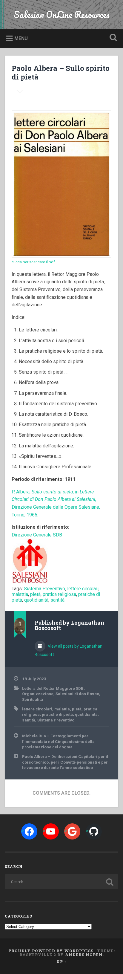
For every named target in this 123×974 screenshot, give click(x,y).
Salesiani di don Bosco (77, 693)
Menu (21, 38)
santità (57, 600)
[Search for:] (61, 881)
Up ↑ (61, 961)
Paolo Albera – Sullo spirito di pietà (61, 72)
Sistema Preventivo (44, 588)
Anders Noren (84, 954)
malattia (20, 594)
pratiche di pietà (57, 714)
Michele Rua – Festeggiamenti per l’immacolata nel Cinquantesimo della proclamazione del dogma (58, 741)
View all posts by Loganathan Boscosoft (68, 650)
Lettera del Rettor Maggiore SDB (53, 688)
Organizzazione (37, 693)
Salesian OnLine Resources (62, 14)
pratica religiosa (59, 594)
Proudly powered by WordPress (50, 950)
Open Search (112, 38)
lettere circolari (83, 588)
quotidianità (36, 600)
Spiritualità (32, 699)
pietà (35, 594)
